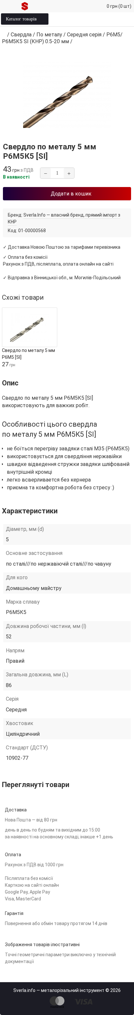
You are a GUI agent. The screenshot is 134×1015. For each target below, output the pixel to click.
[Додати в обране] (86, 173)
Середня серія (84, 34)
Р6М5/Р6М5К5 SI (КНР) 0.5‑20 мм (62, 37)
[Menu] (9, 6)
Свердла (21, 34)
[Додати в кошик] (53, 364)
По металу (49, 34)
